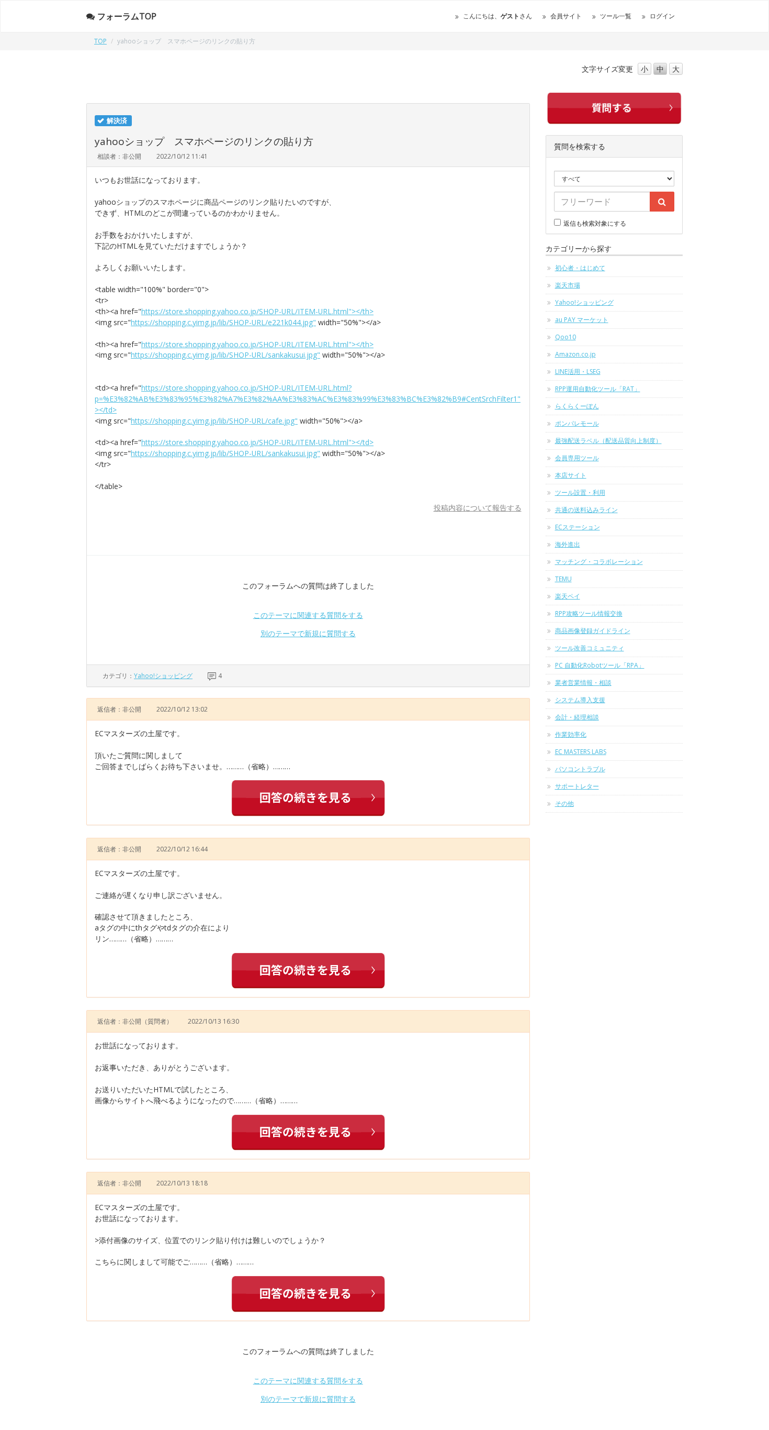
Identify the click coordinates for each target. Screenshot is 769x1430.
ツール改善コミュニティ (589, 648)
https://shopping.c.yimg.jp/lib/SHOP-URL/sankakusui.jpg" (225, 355)
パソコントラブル (580, 768)
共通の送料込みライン (586, 509)
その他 (564, 803)
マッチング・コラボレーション (599, 561)
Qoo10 (565, 336)
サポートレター (577, 786)
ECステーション (577, 527)
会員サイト (566, 16)
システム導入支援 (580, 699)
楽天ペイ (567, 596)
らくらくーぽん (577, 406)
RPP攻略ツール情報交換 (589, 613)
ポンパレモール (577, 423)
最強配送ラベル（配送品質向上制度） (608, 440)
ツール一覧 (615, 16)
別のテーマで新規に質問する (308, 633)
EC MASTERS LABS (580, 751)
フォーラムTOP (126, 16)
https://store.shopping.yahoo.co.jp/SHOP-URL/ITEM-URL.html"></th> (257, 311)
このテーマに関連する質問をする (308, 615)
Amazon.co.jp (575, 354)
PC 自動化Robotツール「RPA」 (599, 665)
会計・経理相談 (577, 717)
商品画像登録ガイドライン (592, 630)
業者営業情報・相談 (583, 682)
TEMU (563, 578)
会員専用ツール (577, 457)
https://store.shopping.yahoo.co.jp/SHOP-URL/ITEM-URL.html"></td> (257, 442)
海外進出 (567, 544)
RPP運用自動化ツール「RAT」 (597, 388)
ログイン (662, 16)
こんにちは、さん (497, 16)
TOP (100, 41)
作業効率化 (570, 734)
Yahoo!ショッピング (163, 675)
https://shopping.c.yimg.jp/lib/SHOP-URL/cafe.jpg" (214, 421)
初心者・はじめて (580, 267)
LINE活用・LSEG (578, 371)
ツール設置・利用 (580, 492)
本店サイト (570, 475)
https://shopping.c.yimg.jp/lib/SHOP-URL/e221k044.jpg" (223, 322)
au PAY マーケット (581, 319)
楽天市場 (567, 285)
